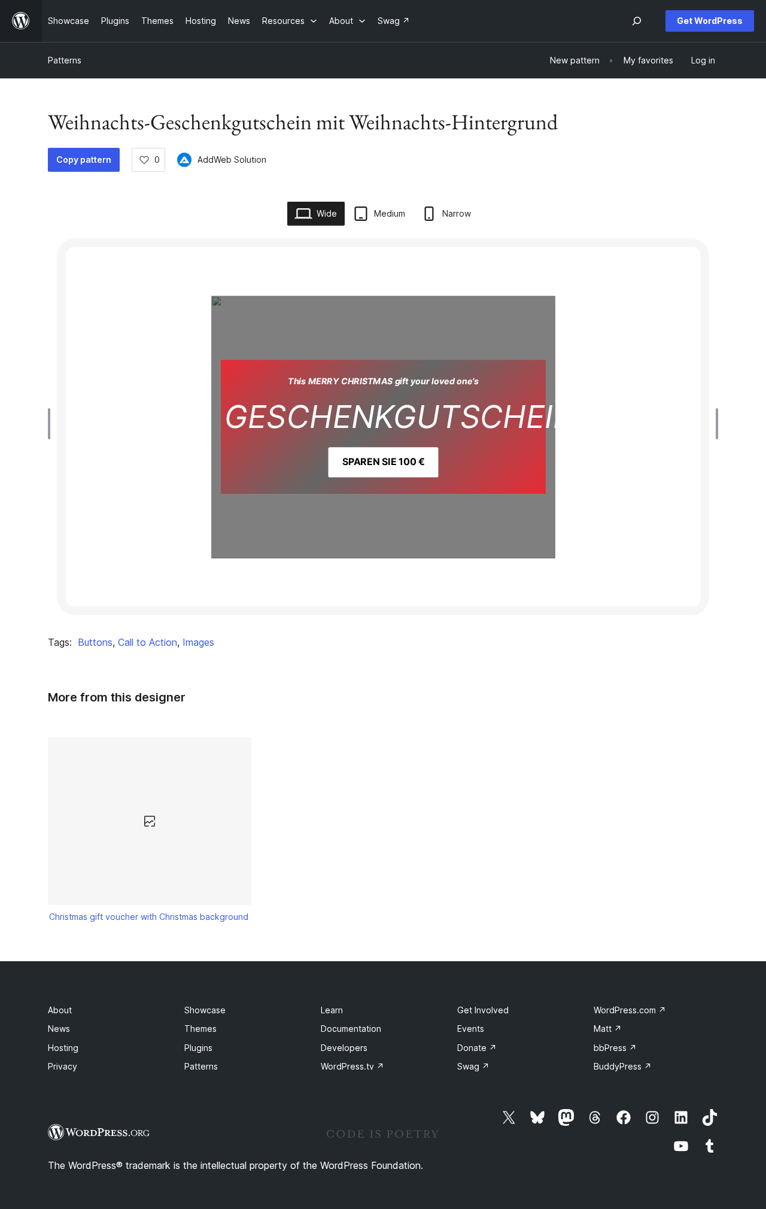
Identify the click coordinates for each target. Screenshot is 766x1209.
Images (198, 642)
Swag (473, 1066)
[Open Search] (636, 21)
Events (470, 1028)
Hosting (63, 1048)
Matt (608, 1028)
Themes (200, 1028)
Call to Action (147, 642)
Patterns (64, 60)
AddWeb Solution (231, 159)
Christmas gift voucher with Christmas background (148, 917)
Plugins (198, 1048)
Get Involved (483, 1010)
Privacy (62, 1066)
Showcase (205, 1010)
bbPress (615, 1048)
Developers (344, 1048)
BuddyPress (623, 1066)
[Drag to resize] (52, 423)
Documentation (351, 1028)
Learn (332, 1010)
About (60, 1010)
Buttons (95, 642)
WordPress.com (630, 1010)
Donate (477, 1048)
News (59, 1028)
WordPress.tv (352, 1066)
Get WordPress (710, 21)
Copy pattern (83, 159)
